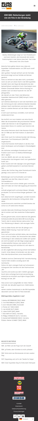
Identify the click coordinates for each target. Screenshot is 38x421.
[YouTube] (19, 416)
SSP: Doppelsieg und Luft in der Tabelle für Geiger (17, 359)
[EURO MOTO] (6, 6)
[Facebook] (15, 416)
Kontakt (19, 403)
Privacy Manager (19, 411)
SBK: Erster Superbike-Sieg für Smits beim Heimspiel (18, 363)
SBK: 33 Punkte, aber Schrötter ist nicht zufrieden (16, 349)
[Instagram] (23, 416)
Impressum (19, 406)
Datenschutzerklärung (19, 409)
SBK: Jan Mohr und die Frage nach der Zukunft (16, 346)
